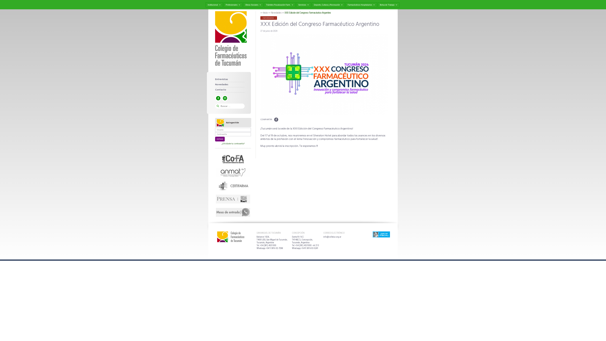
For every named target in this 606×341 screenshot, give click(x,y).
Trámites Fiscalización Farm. (278, 5)
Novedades (221, 85)
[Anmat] (233, 172)
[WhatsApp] (233, 212)
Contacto (220, 90)
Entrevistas (221, 79)
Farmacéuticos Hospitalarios (360, 5)
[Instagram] (225, 98)
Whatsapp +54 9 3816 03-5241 (305, 248)
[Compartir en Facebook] (276, 119)
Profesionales (232, 5)
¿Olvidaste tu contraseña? (233, 143)
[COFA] (233, 159)
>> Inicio (264, 12)
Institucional (213, 5)
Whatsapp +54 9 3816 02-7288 (270, 248)
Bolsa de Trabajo (387, 5)
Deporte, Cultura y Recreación (327, 5)
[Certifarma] (233, 185)
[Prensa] (233, 199)
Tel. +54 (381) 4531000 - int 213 (305, 245)
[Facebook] (218, 98)
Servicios (302, 5)
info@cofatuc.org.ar (332, 237)
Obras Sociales (251, 5)
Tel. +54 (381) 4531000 (266, 245)
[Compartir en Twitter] (281, 119)
